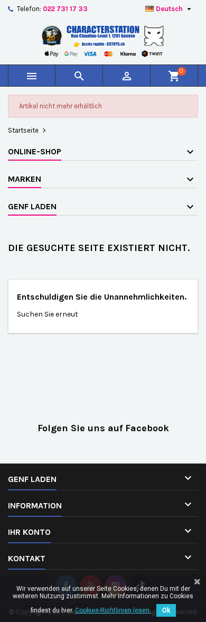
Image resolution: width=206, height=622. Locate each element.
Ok (166, 610)
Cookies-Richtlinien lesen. (113, 610)
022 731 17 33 (65, 9)
